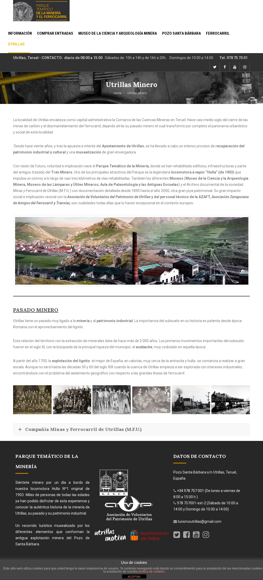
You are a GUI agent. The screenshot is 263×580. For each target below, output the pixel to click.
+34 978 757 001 (191, 491)
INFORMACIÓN (20, 34)
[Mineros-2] (72, 399)
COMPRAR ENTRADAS (55, 34)
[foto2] (191, 399)
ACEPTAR (134, 576)
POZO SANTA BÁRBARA (181, 34)
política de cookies (151, 571)
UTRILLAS (16, 44)
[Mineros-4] (32, 399)
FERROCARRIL (218, 34)
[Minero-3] (151, 399)
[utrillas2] (230, 399)
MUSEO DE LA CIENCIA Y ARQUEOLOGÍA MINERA (117, 34)
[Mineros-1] (111, 399)
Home (117, 93)
